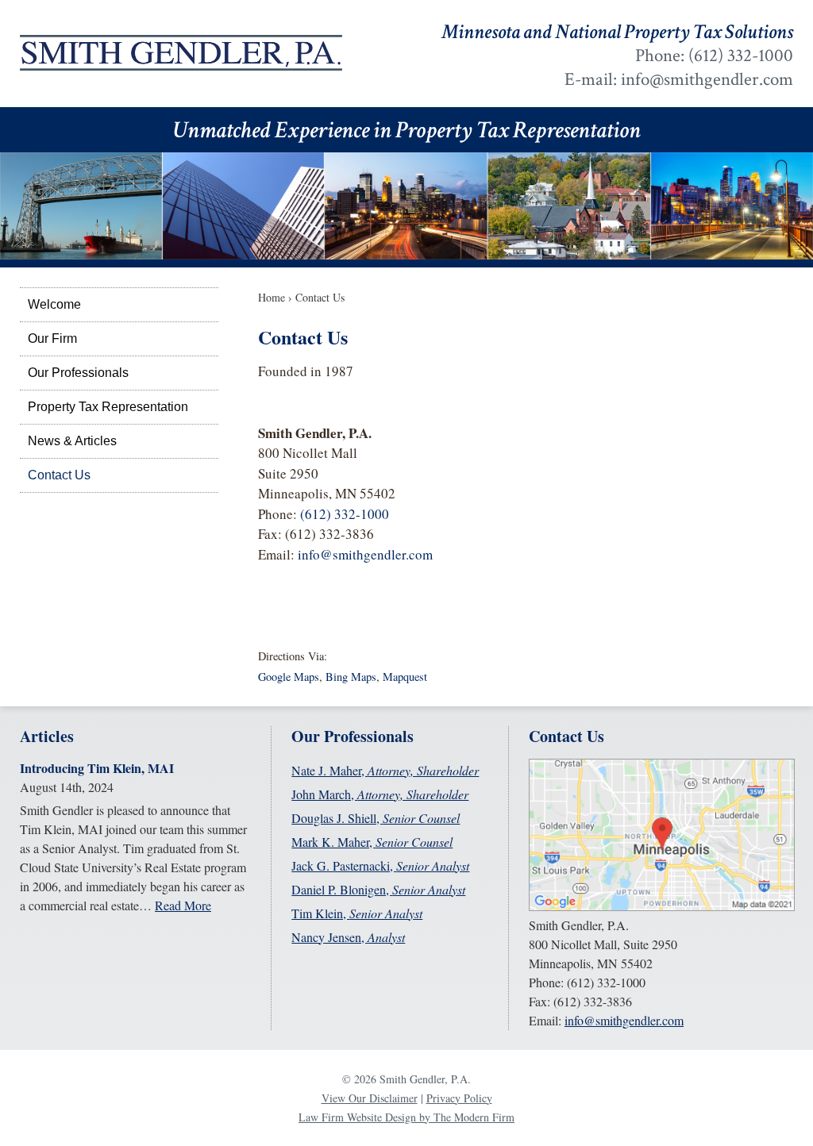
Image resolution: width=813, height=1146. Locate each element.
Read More (183, 905)
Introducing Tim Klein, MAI (97, 768)
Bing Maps (351, 676)
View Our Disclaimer (370, 1098)
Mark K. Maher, (372, 841)
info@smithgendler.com (707, 79)
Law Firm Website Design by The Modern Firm (406, 1117)
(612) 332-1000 (740, 55)
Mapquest (405, 676)
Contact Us (59, 475)
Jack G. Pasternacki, (380, 865)
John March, (379, 794)
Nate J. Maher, (385, 770)
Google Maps (288, 676)
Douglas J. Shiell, (375, 818)
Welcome (54, 304)
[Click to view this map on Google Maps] (662, 906)
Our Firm (52, 338)
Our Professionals (78, 372)
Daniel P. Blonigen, (378, 889)
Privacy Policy (459, 1098)
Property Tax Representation (108, 406)
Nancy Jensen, (348, 937)
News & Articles (72, 441)
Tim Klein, (356, 913)
